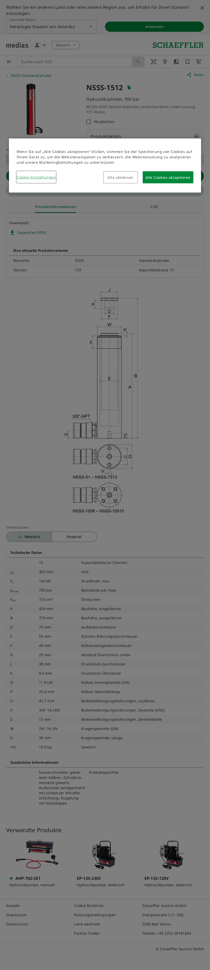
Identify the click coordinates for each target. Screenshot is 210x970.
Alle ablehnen (120, 177)
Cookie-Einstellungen (36, 176)
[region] (105, 165)
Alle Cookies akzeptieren (168, 177)
